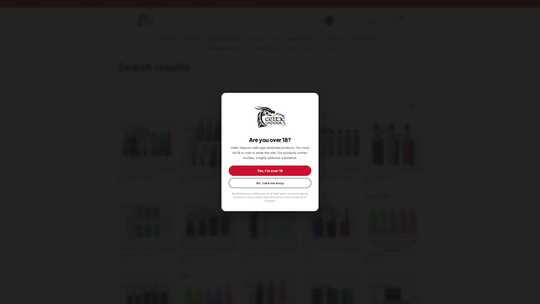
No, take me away (270, 183)
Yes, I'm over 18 (270, 171)
